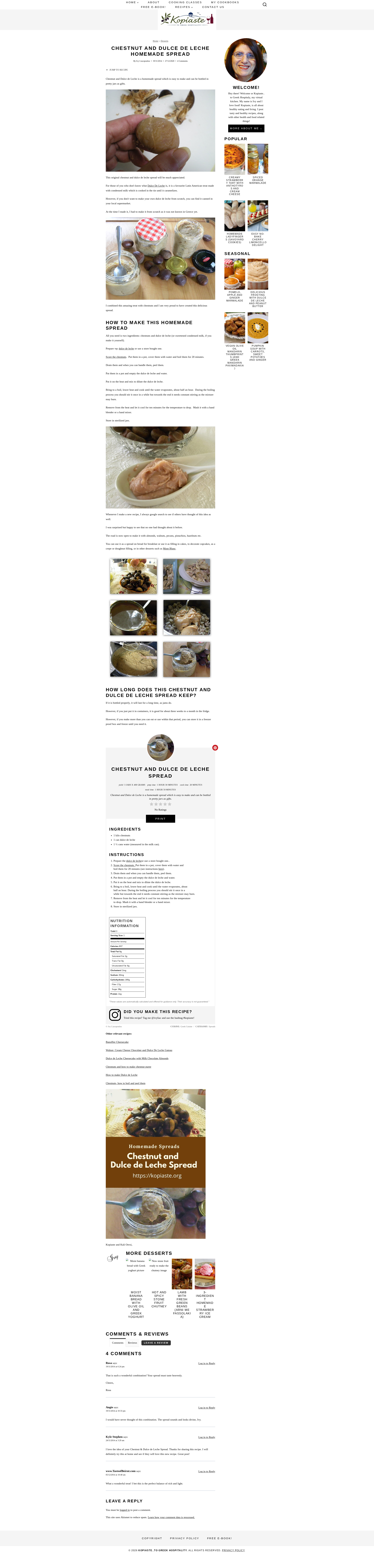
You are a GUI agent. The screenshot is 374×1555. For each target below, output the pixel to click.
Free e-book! (153, 7)
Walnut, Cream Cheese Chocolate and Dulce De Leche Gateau (139, 1050)
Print (160, 818)
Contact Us (213, 7)
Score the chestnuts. (124, 865)
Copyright (152, 1538)
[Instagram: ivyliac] (116, 1015)
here (161, 868)
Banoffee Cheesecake (117, 1042)
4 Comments (182, 61)
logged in (125, 1510)
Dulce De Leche (156, 185)
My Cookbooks (225, 2)
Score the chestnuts (116, 356)
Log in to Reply (206, 1363)
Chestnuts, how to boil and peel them (125, 1083)
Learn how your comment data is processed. (171, 1517)
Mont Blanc (169, 548)
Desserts (164, 41)
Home (155, 41)
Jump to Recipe (118, 70)
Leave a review (156, 1343)
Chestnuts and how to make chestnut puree (128, 1066)
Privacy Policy (184, 1538)
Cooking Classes (185, 2)
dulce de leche (126, 348)
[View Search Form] (264, 4)
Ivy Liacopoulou (143, 61)
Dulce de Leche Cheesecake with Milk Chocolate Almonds (137, 1058)
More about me (244, 128)
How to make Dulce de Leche (121, 1074)
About (154, 2)
